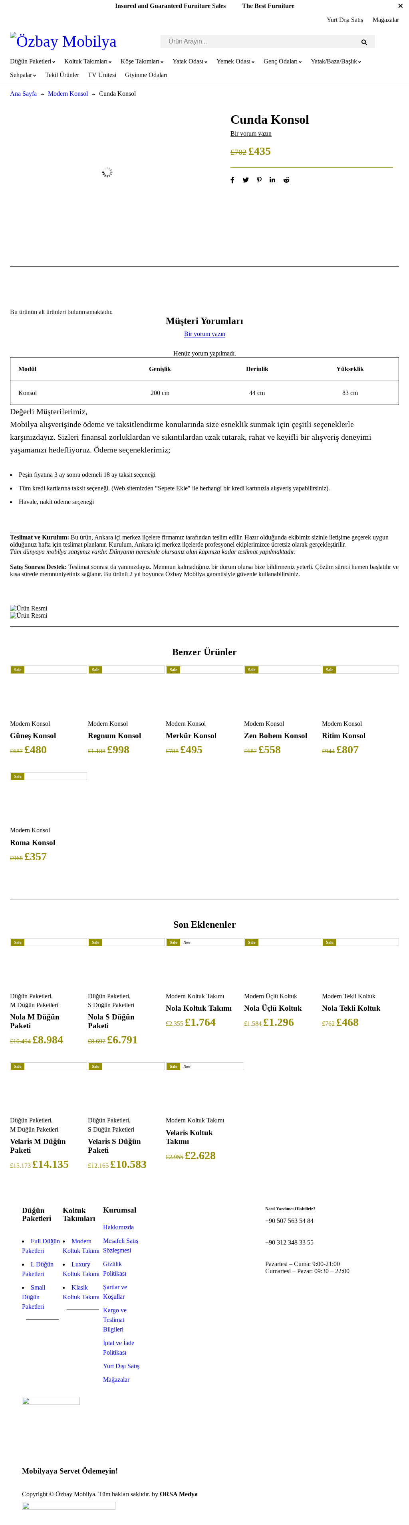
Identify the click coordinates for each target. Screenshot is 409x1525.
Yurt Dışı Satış (345, 19)
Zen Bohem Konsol (275, 735)
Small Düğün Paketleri (33, 1297)
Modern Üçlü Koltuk (270, 996)
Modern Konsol (68, 93)
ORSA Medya (179, 1494)
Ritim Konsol (343, 735)
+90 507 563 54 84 (289, 1220)
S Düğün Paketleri (111, 1005)
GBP (28, 1487)
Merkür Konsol (191, 735)
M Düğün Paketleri (34, 1005)
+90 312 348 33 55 (289, 1242)
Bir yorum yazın (251, 133)
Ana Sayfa (23, 93)
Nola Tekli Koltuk (351, 1008)
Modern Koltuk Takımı (195, 996)
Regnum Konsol (114, 735)
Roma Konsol (32, 842)
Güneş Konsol (33, 735)
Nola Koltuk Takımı (199, 1008)
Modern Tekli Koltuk (348, 996)
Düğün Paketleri (30, 996)
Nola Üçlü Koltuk (273, 1008)
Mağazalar (386, 19)
